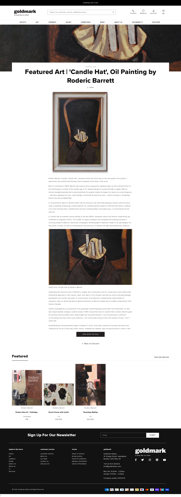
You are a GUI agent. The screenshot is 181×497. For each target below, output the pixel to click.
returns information (79, 464)
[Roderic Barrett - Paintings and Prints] (27, 388)
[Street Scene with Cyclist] (59, 395)
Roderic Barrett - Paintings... (27, 412)
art (10, 456)
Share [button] (92, 87)
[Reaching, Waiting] (90, 385)
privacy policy (77, 456)
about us (12, 466)
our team (43, 459)
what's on (12, 464)
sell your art (44, 464)
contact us (44, 461)
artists (11, 454)
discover (12, 471)
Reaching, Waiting (90, 412)
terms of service (78, 454)
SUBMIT (153, 435)
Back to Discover (91, 344)
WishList (143, 13)
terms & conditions (79, 459)
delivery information (79, 461)
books (11, 461)
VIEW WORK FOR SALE (90, 334)
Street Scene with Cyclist (58, 412)
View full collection (161, 357)
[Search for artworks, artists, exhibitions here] (113, 12)
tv (9, 469)
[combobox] (82, 12)
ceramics (12, 459)
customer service (47, 454)
